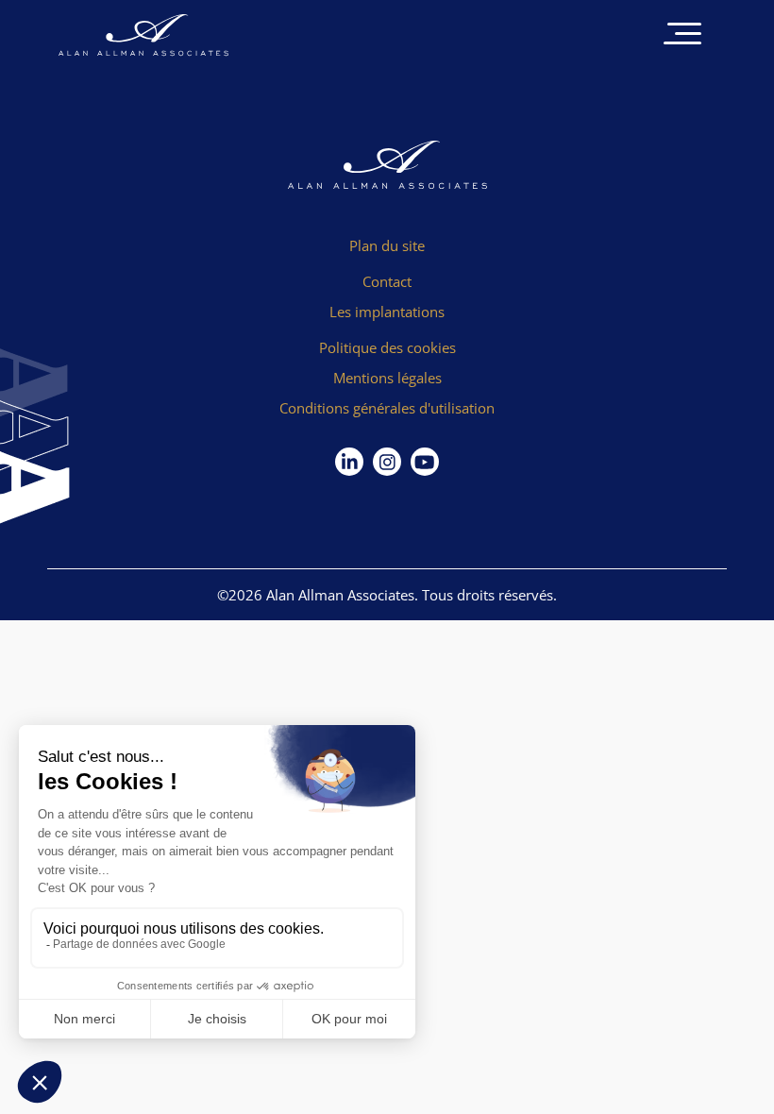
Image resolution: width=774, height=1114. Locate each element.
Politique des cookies (387, 347)
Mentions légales (387, 377)
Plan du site (387, 245)
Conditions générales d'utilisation (387, 407)
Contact (387, 281)
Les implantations (387, 311)
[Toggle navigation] (682, 35)
